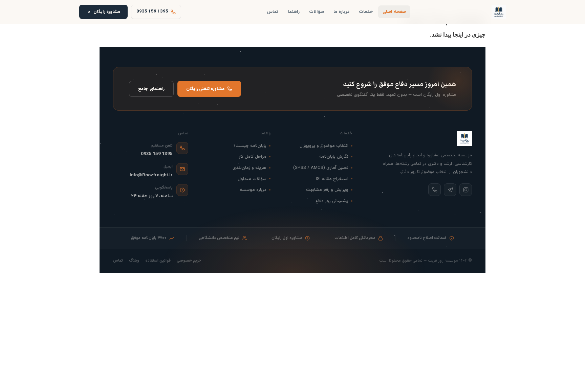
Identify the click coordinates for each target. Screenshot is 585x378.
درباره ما (341, 11)
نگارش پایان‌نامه (333, 156)
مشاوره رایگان (106, 11)
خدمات (366, 11)
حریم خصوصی (189, 261)
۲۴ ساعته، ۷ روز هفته (152, 196)
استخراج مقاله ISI (332, 178)
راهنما (294, 11)
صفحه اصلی (394, 11)
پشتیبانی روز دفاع (332, 200)
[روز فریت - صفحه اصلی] (499, 12)
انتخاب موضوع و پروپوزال (324, 145)
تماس (272, 11)
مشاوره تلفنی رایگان (205, 88)
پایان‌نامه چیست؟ (250, 145)
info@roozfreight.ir (151, 175)
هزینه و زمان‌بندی (249, 167)
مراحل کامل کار (252, 156)
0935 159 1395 (157, 153)
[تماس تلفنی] (434, 189)
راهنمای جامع (151, 88)
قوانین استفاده (158, 261)
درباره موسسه (253, 189)
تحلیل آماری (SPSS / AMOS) (320, 167)
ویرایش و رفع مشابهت (327, 189)
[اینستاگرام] (465, 189)
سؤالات (316, 11)
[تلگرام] (450, 189)
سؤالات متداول (252, 178)
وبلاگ (134, 261)
